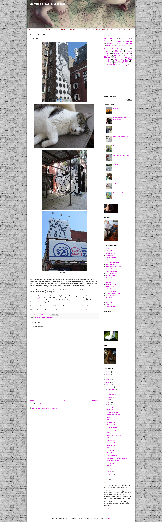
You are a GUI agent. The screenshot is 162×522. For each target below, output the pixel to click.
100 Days (110, 466)
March (110, 471)
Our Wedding (60, 29)
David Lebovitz (110, 264)
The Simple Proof (111, 306)
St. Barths (116, 164)
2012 (107, 384)
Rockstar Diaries (110, 298)
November (111, 389)
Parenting (117, 55)
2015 (107, 377)
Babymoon (129, 41)
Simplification (111, 440)
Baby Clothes (118, 41)
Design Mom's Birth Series (113, 266)
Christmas (122, 47)
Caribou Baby (126, 45)
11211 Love (109, 38)
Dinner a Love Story (111, 271)
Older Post (95, 400)
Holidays (107, 51)
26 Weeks (110, 448)
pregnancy (124, 65)
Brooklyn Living (111, 45)
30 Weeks (37, 317)
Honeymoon (74, 29)
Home (31, 29)
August (110, 397)
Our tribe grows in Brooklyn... (48, 3)
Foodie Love (116, 49)
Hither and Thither (111, 284)
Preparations (111, 422)
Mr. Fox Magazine (111, 291)
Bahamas (109, 43)
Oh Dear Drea (110, 295)
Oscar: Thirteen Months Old (121, 174)
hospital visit (40, 298)
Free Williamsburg (111, 273)
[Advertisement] (64, 384)
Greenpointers (110, 280)
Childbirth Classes (109, 47)
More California (117, 145)
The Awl (108, 304)
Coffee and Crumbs (111, 260)
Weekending (111, 445)
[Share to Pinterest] (58, 315)
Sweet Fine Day (110, 300)
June (109, 402)
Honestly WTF (110, 286)
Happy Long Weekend (113, 414)
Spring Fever (118, 57)
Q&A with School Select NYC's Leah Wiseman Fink (122, 118)
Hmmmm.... (110, 409)
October (110, 392)
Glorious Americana (111, 277)
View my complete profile (111, 508)
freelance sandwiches (90, 310)
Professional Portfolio (126, 29)
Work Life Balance (112, 65)
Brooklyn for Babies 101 (120, 127)
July (109, 399)
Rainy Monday (111, 430)
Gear (108, 417)
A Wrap (115, 108)
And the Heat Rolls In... (114, 412)
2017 (107, 372)
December (111, 387)
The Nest (107, 59)
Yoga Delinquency (112, 455)
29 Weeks (110, 420)
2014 (107, 379)
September (111, 394)
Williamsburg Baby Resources (103, 29)
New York (117, 53)
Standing (127, 57)
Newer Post (33, 400)
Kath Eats (108, 289)
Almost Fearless (110, 253)
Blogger (110, 518)
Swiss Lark (109, 302)
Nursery (126, 53)
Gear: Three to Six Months (121, 155)
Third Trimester (119, 59)
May (109, 404)
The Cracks (116, 183)
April (109, 469)
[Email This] (51, 315)
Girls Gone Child (110, 275)
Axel (106, 41)
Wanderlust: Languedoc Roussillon (117, 458)
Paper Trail (110, 453)
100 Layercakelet (111, 249)
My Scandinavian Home (113, 293)
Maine (118, 51)
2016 (107, 374)
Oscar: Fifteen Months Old (121, 193)
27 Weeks (110, 437)
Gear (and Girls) (112, 425)
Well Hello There (112, 443)
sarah (107, 483)
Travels (85, 29)
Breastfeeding (128, 43)
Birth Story (118, 43)
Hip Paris (108, 282)
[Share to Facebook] (57, 315)
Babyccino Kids (110, 255)
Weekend (107, 63)
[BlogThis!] (53, 315)
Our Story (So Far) (44, 29)
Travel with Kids (122, 61)
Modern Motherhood (113, 460)
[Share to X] (55, 315)
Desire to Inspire (110, 269)
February (110, 474)
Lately (109, 432)
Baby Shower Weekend (114, 435)
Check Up (110, 407)
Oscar (106, 55)
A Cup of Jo (109, 251)
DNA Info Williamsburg (112, 262)
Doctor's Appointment (47, 317)
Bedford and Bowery (112, 257)
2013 (107, 382)
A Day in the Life (125, 38)
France (126, 49)
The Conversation (112, 427)
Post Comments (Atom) (45, 403)
